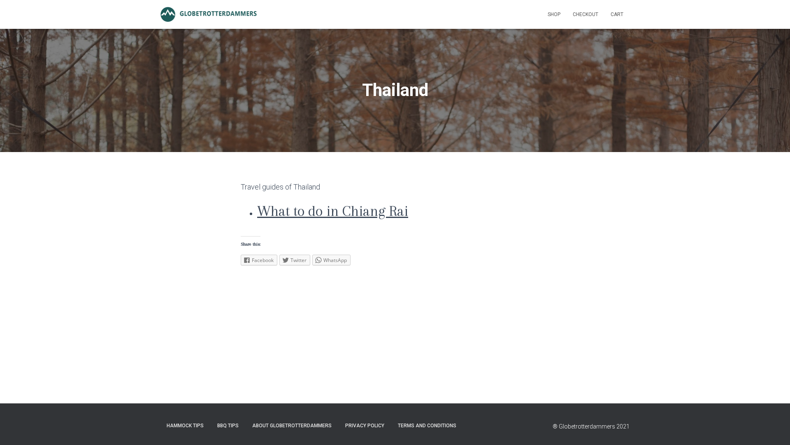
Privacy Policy (364, 426)
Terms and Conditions (427, 426)
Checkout (585, 14)
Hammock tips (185, 426)
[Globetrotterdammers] (208, 14)
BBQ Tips (228, 426)
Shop (554, 14)
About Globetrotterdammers (292, 426)
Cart (617, 14)
